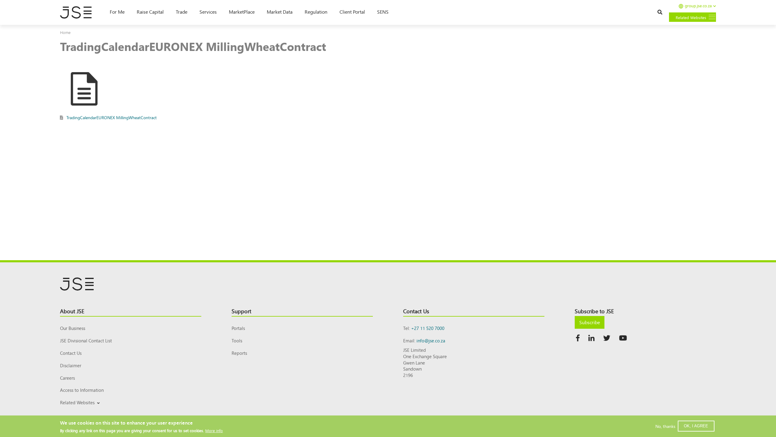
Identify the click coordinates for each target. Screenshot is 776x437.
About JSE (72, 311)
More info (214, 430)
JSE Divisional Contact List (86, 340)
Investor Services (74, 409)
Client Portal (352, 11)
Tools (237, 340)
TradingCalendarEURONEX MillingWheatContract (111, 117)
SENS (383, 11)
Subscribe (589, 322)
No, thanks (665, 426)
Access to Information (82, 390)
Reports (239, 353)
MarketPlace (242, 11)
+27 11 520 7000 (427, 328)
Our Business (72, 328)
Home (65, 32)
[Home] (79, 12)
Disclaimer (70, 365)
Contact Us (71, 353)
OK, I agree (696, 426)
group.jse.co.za (698, 5)
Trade (181, 11)
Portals (238, 328)
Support (241, 311)
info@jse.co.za (430, 340)
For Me (117, 11)
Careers (67, 378)
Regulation (316, 11)
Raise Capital (150, 11)
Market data (280, 11)
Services (208, 11)
